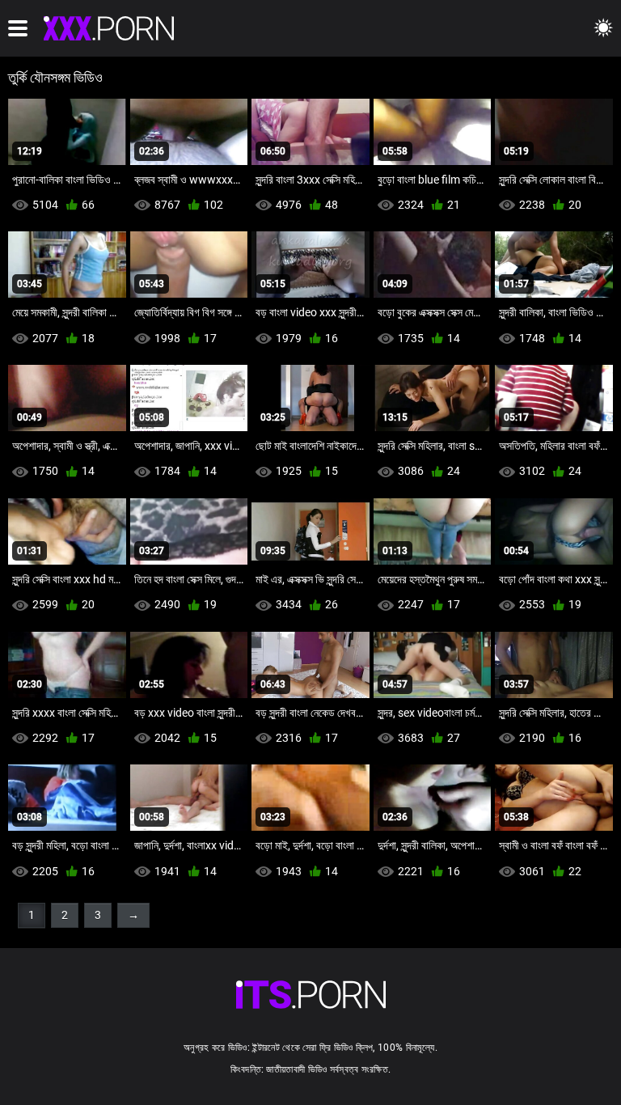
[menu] (17, 28)
